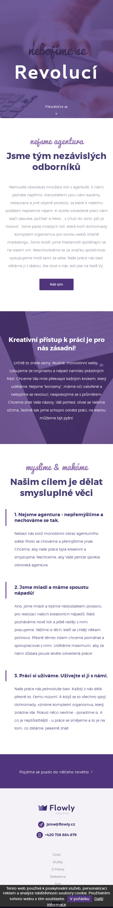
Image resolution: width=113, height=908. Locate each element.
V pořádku (79, 898)
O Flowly (58, 869)
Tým (58, 884)
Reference (58, 877)
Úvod (56, 855)
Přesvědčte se (56, 107)
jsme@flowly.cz (61, 824)
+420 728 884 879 (61, 834)
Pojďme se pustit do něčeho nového (54, 772)
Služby (58, 862)
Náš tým (56, 284)
